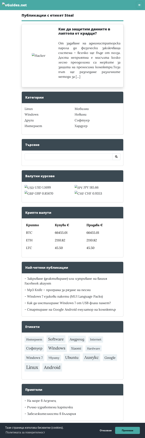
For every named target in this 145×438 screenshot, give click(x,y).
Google (110, 357)
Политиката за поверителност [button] (25, 432)
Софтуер (82, 120)
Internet (96, 339)
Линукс (91, 357)
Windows (31, 114)
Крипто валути (38, 212)
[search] (116, 156)
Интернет (33, 126)
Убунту (53, 358)
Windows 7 (34, 358)
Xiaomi (76, 348)
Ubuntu (72, 357)
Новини (80, 114)
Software (56, 339)
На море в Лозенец (41, 401)
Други (29, 120)
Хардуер (81, 126)
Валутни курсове (40, 176)
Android (52, 367)
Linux (29, 109)
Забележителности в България (51, 414)
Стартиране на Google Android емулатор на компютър (71, 309)
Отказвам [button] (106, 430)
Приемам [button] (127, 430)
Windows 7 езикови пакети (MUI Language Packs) (65, 296)
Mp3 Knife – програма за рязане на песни (59, 290)
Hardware (93, 348)
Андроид (77, 339)
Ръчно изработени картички (50, 407)
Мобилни (82, 109)
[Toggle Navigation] (139, 5)
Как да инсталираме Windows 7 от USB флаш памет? (69, 303)
